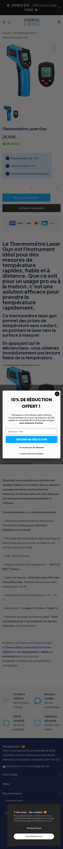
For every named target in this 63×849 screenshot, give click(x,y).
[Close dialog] (57, 394)
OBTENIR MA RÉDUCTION (31, 439)
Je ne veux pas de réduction (31, 447)
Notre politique (34, 828)
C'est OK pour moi (34, 836)
